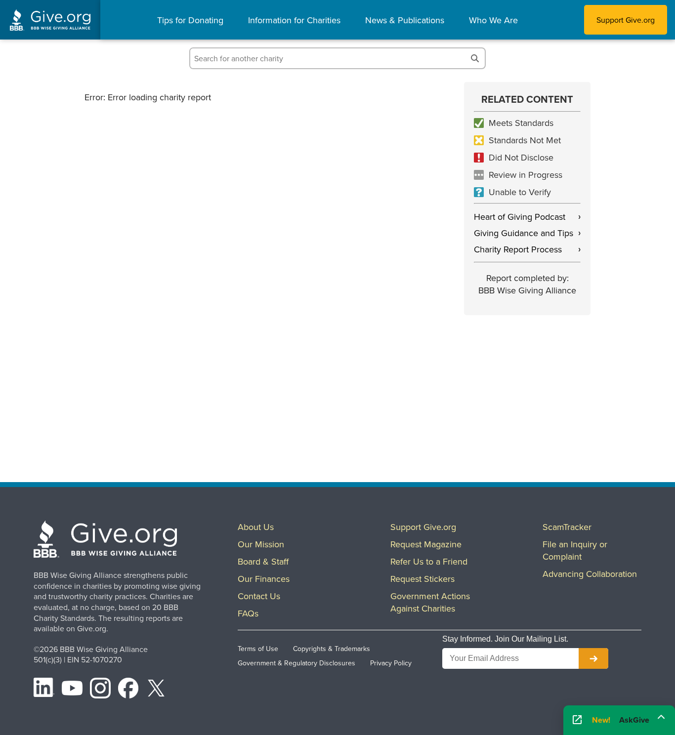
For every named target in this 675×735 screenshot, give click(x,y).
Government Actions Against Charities (430, 602)
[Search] (475, 58)
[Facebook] (128, 689)
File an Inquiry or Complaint (575, 550)
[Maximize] (661, 719)
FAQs (248, 613)
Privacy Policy (391, 662)
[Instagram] (100, 689)
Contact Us (259, 596)
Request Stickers (422, 578)
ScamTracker (567, 527)
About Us (256, 527)
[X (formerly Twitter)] (156, 689)
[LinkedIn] (44, 689)
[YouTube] (72, 689)
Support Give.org (625, 19)
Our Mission (261, 544)
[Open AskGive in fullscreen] (577, 720)
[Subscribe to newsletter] (593, 658)
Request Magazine (426, 544)
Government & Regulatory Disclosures (296, 662)
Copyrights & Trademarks (331, 648)
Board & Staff (263, 561)
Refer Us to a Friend (428, 561)
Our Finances (264, 578)
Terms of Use (258, 648)
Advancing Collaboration (590, 574)
